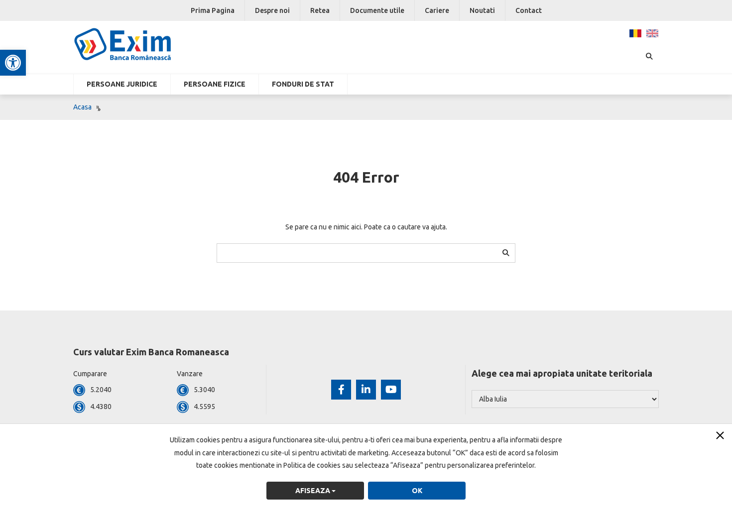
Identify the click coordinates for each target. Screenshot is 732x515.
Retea (320, 10)
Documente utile (377, 10)
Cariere (437, 10)
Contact (528, 10)
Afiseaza (313, 491)
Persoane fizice (214, 84)
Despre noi (272, 10)
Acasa (82, 107)
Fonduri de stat (303, 84)
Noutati (482, 10)
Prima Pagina (213, 10)
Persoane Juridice (122, 84)
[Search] (505, 252)
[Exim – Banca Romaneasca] (139, 44)
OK (417, 491)
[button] (13, 63)
